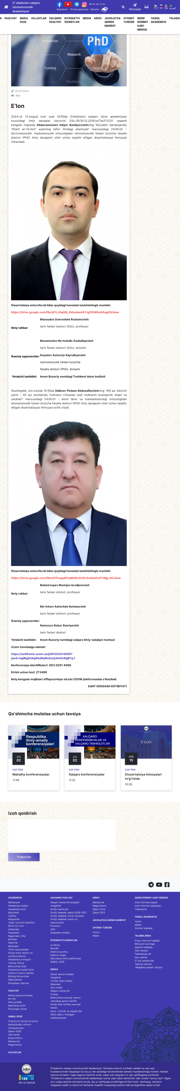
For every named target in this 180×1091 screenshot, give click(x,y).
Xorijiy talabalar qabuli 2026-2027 (68, 912)
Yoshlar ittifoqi (16, 963)
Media (87, 18)
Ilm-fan (12, 998)
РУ (161, 8)
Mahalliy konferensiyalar (30, 774)
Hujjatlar (38, 18)
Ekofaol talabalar (144, 928)
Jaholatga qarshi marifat (113, 22)
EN (166, 8)
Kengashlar (14, 919)
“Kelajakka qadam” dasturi (148, 967)
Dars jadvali (141, 957)
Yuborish (24, 857)
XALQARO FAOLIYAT (55, 20)
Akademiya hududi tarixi (21, 969)
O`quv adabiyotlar (144, 960)
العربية (172, 8)
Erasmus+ (55, 926)
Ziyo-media (56, 987)
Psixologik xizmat (17, 1009)
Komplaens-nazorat (18, 983)
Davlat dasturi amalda (61, 974)
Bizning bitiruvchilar (18, 976)
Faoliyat (11, 18)
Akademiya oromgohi (19, 959)
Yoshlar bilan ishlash (61, 981)
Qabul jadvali (15, 979)
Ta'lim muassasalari (18, 949)
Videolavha (141, 909)
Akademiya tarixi (17, 909)
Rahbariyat (14, 902)
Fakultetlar (14, 932)
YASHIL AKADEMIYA (158, 20)
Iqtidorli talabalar (144, 947)
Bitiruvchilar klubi (17, 966)
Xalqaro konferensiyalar (87, 774)
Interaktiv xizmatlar (72, 20)
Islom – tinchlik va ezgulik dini (66, 1011)
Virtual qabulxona (79, 9)
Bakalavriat (14, 1041)
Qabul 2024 (99, 909)
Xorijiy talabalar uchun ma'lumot (67, 916)
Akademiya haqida (18, 905)
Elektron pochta (59, 952)
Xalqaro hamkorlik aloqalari (64, 902)
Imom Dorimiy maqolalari (148, 905)
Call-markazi (141, 950)
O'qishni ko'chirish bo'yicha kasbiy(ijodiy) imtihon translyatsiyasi (23, 1024)
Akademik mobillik (60, 932)
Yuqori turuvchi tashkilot (21, 922)
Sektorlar (13, 942)
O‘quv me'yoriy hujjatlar (147, 940)
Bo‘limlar (12, 939)
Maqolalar (55, 984)
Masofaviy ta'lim (16, 1005)
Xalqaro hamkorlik (60, 991)
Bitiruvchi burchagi (145, 944)
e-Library (55, 945)
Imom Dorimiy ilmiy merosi (142, 24)
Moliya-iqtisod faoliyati (20, 995)
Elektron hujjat (58, 955)
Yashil (138, 921)
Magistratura (15, 1044)
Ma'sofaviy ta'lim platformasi (65, 958)
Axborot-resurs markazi (21, 973)
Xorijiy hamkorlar (59, 909)
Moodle (54, 948)
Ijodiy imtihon (15, 1038)
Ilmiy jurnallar (15, 1002)
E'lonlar (54, 994)
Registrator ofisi (16, 936)
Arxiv (98, 18)
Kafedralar (13, 929)
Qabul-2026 (14, 1031)
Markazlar (13, 946)
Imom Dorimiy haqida (146, 902)
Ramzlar (95, 9)
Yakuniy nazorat (143, 964)
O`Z (156, 8)
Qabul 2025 (99, 912)
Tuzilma (12, 916)
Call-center (14, 1034)
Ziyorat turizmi (128, 20)
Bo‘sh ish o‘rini (16, 926)
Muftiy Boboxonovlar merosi (65, 997)
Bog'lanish (62, 9)
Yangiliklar (55, 905)
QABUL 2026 (24, 20)
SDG (52, 929)
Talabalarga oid (143, 954)
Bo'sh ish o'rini (97, 4)
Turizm (96, 932)
